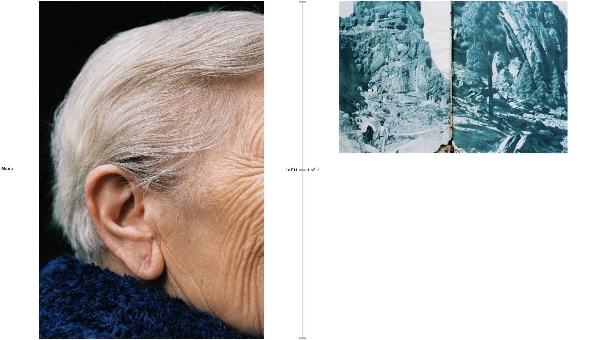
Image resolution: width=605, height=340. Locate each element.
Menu (7, 168)
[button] (76, 170)
